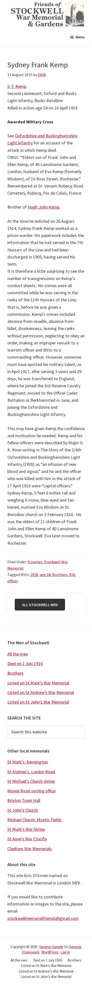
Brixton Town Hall (23, 800)
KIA (72, 574)
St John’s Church (22, 810)
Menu (80, 37)
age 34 (45, 574)
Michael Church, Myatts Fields (34, 819)
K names (35, 561)
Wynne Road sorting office (31, 791)
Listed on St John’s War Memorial (38, 702)
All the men (17, 654)
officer (12, 580)
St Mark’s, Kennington (27, 762)
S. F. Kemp (16, 86)
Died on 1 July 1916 (25, 663)
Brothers (59, 574)
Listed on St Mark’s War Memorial (38, 683)
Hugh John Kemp (43, 207)
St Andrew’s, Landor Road (31, 772)
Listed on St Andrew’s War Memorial (40, 692)
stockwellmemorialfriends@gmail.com (43, 918)
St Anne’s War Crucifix (27, 839)
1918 (34, 574)
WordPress (49, 952)
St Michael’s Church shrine (31, 781)
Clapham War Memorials (29, 848)
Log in (65, 952)
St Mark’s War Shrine (26, 829)
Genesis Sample (51, 946)
